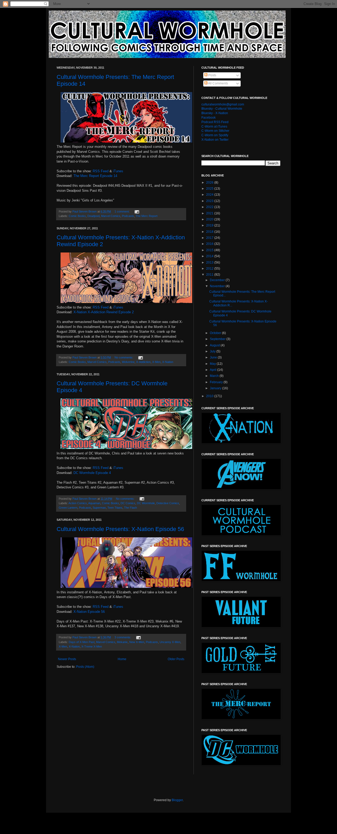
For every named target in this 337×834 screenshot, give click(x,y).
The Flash (130, 507)
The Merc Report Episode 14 (95, 176)
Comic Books (77, 216)
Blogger (177, 800)
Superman (99, 507)
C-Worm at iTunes (214, 126)
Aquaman (94, 503)
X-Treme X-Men (91, 646)
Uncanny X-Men (170, 642)
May (213, 364)
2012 (210, 268)
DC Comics (128, 503)
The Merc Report (146, 216)
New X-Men (136, 642)
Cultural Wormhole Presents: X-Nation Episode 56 (120, 529)
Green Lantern (68, 507)
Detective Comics (167, 503)
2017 (210, 238)
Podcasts (128, 216)
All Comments (217, 83)
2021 (210, 213)
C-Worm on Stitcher (215, 131)
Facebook (208, 117)
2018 (210, 232)
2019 (210, 225)
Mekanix (122, 642)
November (218, 286)
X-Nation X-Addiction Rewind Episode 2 (103, 312)
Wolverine (128, 361)
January (216, 388)
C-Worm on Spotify (214, 135)
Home (122, 659)
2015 (210, 250)
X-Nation (167, 361)
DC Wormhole (146, 503)
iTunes (118, 171)
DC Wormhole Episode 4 (92, 473)
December (218, 280)
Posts (211, 75)
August (215, 345)
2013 (210, 262)
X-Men (156, 361)
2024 (210, 194)
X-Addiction (143, 361)
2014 (210, 256)
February (217, 382)
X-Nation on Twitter (215, 139)
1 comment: (122, 211)
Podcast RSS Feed (215, 122)
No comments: (124, 357)
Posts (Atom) (85, 667)
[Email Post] (136, 211)
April (213, 370)
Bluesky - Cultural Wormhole (221, 108)
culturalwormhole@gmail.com (222, 104)
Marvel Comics (110, 216)
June (214, 357)
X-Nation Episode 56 (89, 612)
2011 (210, 274)
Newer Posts (67, 659)
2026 (210, 182)
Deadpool (93, 216)
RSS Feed (100, 171)
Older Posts (176, 659)
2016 (210, 244)
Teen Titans (114, 507)
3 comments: (123, 637)
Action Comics (77, 503)
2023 (210, 201)
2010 (210, 396)
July (213, 351)
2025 (210, 188)
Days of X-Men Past (82, 642)
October (216, 333)
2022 (210, 207)
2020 (210, 219)
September (218, 339)
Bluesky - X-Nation (214, 113)
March (215, 376)
